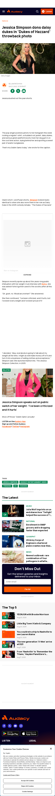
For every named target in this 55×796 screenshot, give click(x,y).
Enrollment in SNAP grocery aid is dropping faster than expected (38, 527)
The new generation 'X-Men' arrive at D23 (34, 643)
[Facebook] (4, 726)
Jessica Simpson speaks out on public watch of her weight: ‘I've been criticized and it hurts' (27, 405)
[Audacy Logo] (15, 11)
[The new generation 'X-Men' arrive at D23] (8, 644)
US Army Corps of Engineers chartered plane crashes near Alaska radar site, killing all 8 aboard (39, 546)
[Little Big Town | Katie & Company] (8, 624)
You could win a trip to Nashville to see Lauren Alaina (34, 633)
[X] (10, 726)
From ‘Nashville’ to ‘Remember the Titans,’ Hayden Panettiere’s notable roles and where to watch (34, 654)
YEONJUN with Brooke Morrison (33, 614)
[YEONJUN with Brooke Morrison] (8, 615)
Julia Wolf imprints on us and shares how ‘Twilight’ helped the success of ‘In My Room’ (39, 513)
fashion (23, 486)
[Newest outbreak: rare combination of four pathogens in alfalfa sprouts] (13, 557)
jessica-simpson (10, 482)
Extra (44, 284)
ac (15, 486)
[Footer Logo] (27, 718)
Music (29, 506)
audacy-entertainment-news (33, 482)
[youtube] (15, 726)
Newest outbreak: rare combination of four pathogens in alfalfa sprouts (37, 559)
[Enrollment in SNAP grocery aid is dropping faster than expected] (13, 526)
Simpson (33, 200)
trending (7, 486)
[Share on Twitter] (18, 91)
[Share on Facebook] (12, 91)
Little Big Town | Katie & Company (34, 623)
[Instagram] (21, 726)
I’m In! (27, 589)
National (5, 21)
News (28, 552)
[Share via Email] (24, 91)
